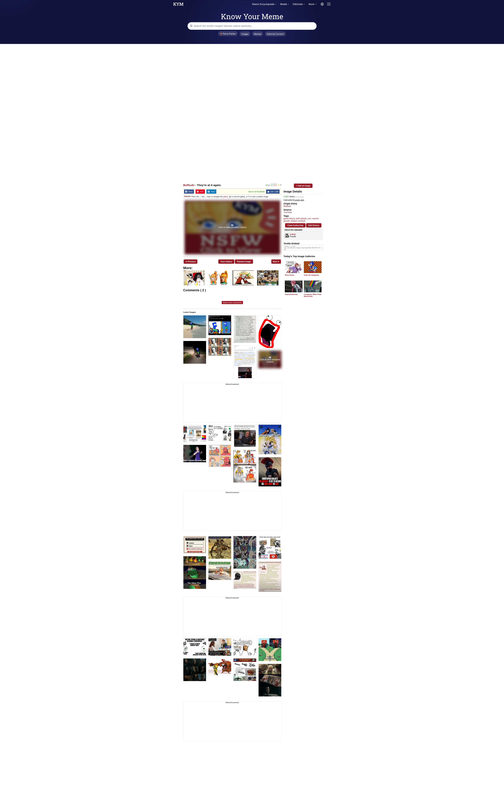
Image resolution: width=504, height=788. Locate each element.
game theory (289, 218)
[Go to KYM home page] (178, 5)
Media (283, 4)
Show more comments (232, 303)
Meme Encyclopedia (263, 4)
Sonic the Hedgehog (311, 275)
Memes (257, 34)
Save (201, 192)
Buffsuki (188, 185)
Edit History (313, 225)
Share (190, 192)
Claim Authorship (295, 225)
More (311, 4)
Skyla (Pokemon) (291, 294)
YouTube (288, 212)
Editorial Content (275, 34)
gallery (225, 197)
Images (244, 34)
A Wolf (293, 234)
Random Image (244, 261)
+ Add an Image (303, 186)
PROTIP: (187, 197)
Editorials (297, 4)
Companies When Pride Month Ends (312, 295)
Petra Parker (289, 275)
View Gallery (226, 261)
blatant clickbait (298, 221)
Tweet (212, 192)
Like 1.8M (273, 192)
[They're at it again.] (232, 227)
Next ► (276, 261)
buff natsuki (301, 218)
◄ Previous (190, 261)
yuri (309, 218)
